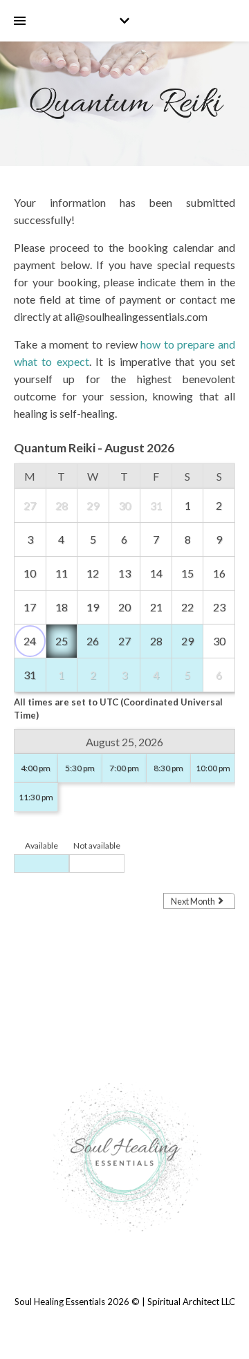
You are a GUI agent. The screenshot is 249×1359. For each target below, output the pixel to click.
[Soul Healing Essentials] (124, 1156)
